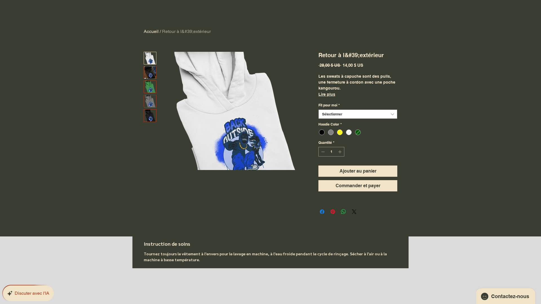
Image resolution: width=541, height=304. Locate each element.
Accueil (151, 31)
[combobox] (357, 114)
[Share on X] (354, 211)
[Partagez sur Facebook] (322, 211)
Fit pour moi (329, 105)
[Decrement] (322, 151)
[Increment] (340, 151)
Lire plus (326, 94)
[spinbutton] (331, 151)
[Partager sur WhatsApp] (343, 211)
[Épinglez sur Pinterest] (332, 211)
